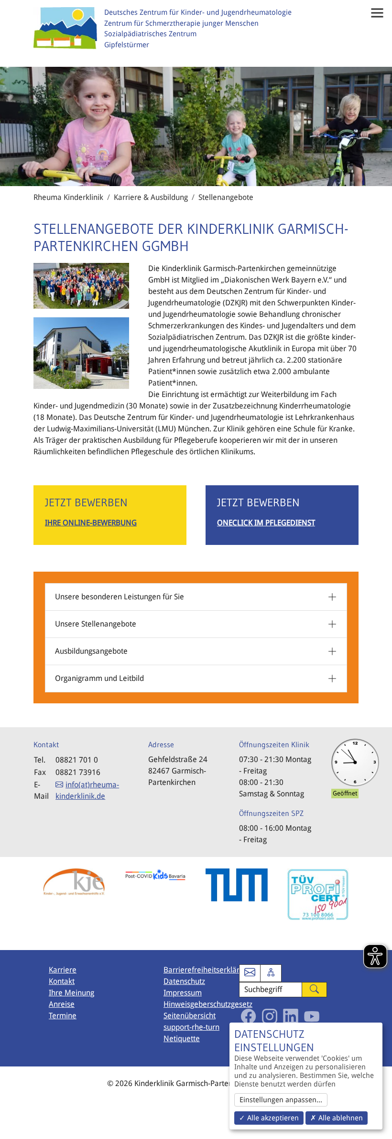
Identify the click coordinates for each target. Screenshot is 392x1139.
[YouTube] (311, 1016)
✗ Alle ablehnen (336, 1118)
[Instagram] (269, 1016)
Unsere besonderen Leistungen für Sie (119, 596)
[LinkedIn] (290, 1016)
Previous (26, 904)
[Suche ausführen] (314, 989)
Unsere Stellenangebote (95, 623)
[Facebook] (248, 1016)
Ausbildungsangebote (91, 651)
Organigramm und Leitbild (99, 678)
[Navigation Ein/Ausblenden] (377, 13)
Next (365, 904)
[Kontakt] (250, 973)
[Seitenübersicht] (271, 973)
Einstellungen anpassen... (281, 1100)
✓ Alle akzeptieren (269, 1118)
